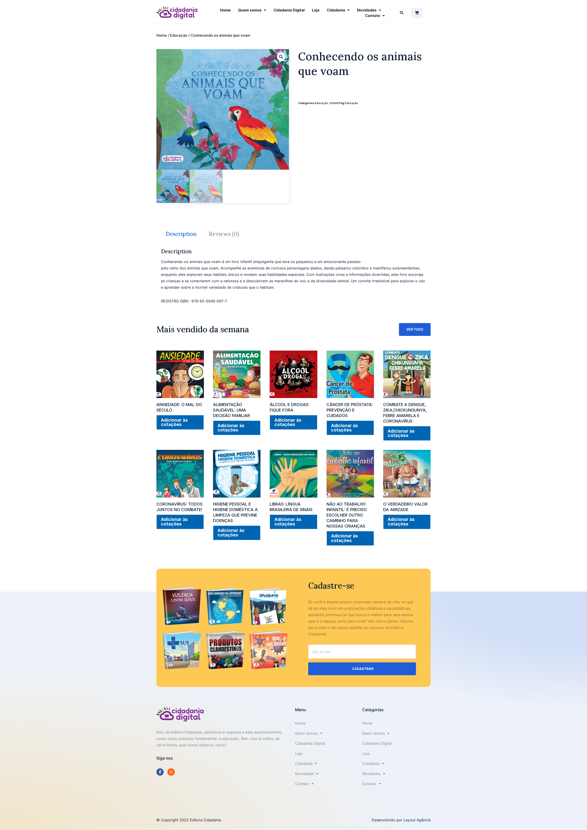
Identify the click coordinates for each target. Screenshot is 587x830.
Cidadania (336, 10)
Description (181, 234)
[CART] (417, 13)
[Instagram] (171, 772)
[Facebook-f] (160, 772)
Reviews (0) (224, 234)
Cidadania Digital (289, 10)
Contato (372, 15)
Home (225, 10)
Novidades (367, 10)
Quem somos (250, 10)
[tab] (181, 234)
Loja (315, 10)
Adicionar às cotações (174, 422)
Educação (178, 35)
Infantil (334, 103)
